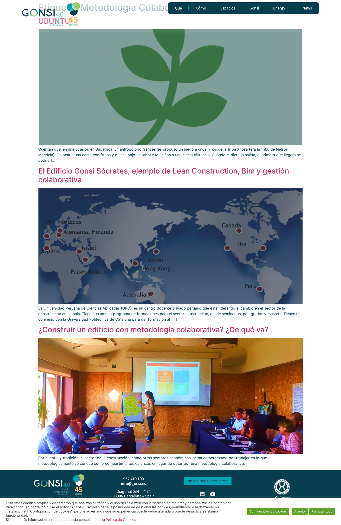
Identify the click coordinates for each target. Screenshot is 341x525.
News (307, 8)
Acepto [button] (299, 511)
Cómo (201, 8)
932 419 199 (133, 478)
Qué (178, 8)
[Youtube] (213, 494)
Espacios (227, 8)
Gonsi (254, 8)
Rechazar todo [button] (322, 511)
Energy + (280, 8)
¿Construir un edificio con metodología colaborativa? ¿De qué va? (153, 329)
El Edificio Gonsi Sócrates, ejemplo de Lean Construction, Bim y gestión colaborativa (163, 175)
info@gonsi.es (133, 483)
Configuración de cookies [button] (268, 511)
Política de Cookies (121, 520)
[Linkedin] (202, 494)
